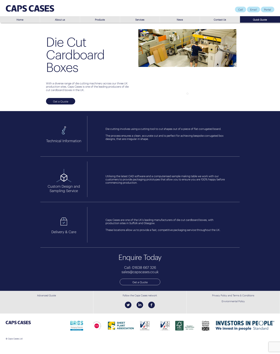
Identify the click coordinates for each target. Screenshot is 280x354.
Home (20, 19)
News (180, 19)
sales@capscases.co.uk (140, 271)
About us (60, 19)
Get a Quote (140, 282)
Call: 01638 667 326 (140, 267)
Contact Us (220, 19)
